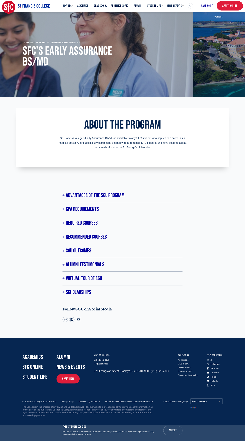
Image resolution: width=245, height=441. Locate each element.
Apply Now (68, 378)
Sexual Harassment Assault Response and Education (129, 401)
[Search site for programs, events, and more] (190, 6)
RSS (212, 385)
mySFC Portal (184, 367)
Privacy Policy (67, 401)
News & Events (174, 6)
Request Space (101, 364)
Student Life (154, 6)
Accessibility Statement (89, 401)
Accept (173, 430)
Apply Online (229, 6)
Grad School (100, 6)
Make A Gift (207, 6)
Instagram (215, 364)
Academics (82, 6)
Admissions (183, 360)
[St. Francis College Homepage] (26, 6)
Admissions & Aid (119, 6)
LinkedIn (214, 381)
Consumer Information (188, 375)
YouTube (214, 372)
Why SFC (67, 6)
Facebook (215, 368)
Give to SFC (183, 364)
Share (219, 16)
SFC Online (32, 367)
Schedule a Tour (101, 360)
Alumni (137, 6)
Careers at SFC (185, 371)
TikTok (213, 377)
